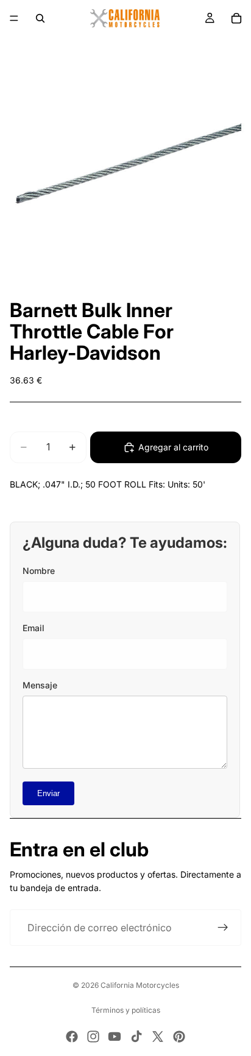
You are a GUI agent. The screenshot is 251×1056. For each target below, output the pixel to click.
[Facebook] (72, 1036)
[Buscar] (40, 18)
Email (33, 628)
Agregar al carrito (173, 447)
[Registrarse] (223, 927)
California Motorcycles (140, 985)
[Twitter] (157, 1036)
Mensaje (40, 685)
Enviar (48, 793)
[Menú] (14, 18)
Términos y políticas (125, 1010)
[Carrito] (236, 18)
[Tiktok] (136, 1036)
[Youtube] (114, 1036)
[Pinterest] (179, 1036)
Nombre (39, 570)
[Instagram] (93, 1036)
